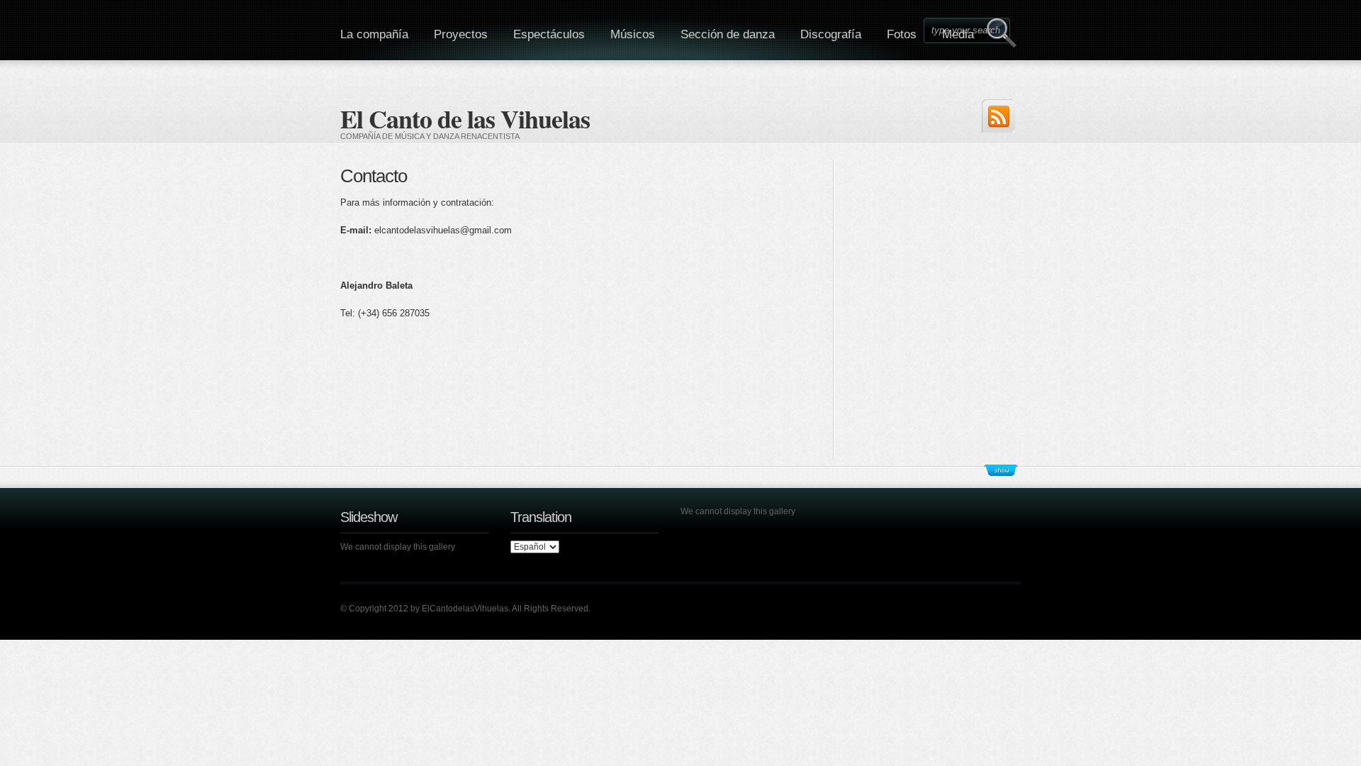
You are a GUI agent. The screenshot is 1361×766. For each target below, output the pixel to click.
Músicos (632, 34)
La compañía (374, 34)
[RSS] (998, 116)
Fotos (902, 34)
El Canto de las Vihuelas (465, 118)
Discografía (830, 34)
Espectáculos (549, 34)
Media (958, 34)
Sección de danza (727, 34)
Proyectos (461, 34)
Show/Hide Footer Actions (1001, 470)
